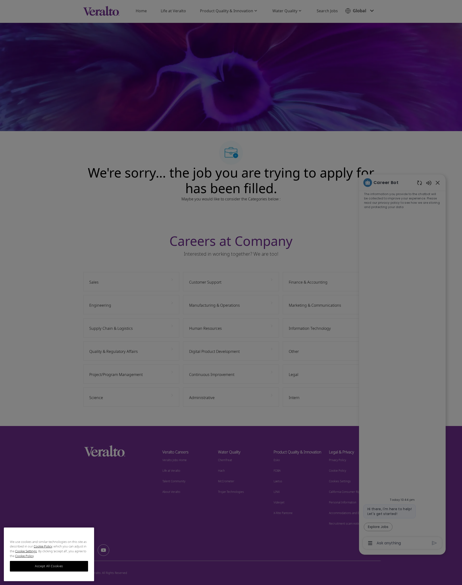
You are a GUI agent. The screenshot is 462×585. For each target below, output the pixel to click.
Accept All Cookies (49, 566)
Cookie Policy (43, 546)
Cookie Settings (26, 551)
